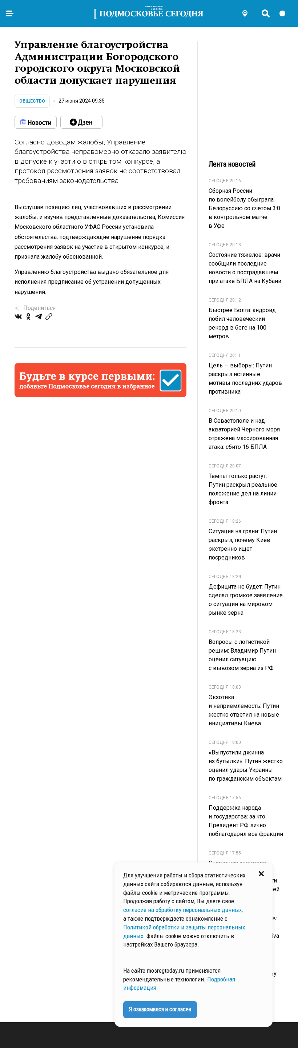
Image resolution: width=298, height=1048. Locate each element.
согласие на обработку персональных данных (182, 909)
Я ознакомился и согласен (160, 1009)
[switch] (286, 13)
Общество (32, 101)
